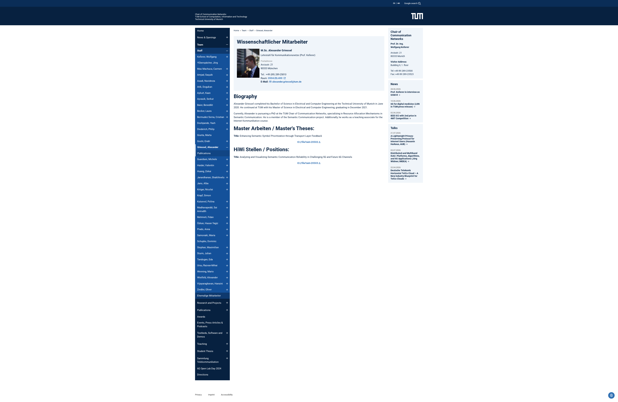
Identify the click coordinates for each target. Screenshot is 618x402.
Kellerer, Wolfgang (206, 56)
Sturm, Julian (204, 253)
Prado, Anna (203, 229)
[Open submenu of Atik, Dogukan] (227, 87)
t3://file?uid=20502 (307, 142)
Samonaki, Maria (206, 235)
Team (200, 44)
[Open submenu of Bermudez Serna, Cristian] (227, 117)
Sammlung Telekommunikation (208, 360)
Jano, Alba (202, 183)
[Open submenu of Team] (227, 44)
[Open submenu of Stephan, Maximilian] (227, 247)
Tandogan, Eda (205, 259)
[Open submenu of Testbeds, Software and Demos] (227, 333)
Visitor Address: (399, 61)
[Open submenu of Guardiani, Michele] (227, 159)
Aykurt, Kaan (204, 93)
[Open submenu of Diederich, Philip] (227, 129)
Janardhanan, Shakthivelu (210, 177)
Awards (201, 316)
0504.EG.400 (275, 78)
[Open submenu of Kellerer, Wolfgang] (227, 57)
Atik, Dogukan (204, 86)
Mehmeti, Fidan (205, 217)
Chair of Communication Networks (210, 14)
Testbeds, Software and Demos (209, 335)
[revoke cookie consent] (611, 395)
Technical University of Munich (209, 19)
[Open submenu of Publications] (227, 310)
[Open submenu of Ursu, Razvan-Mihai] (227, 266)
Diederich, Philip (205, 129)
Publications (204, 153)
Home (200, 30)
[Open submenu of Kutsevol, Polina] (227, 201)
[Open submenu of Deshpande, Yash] (227, 123)
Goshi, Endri (203, 141)
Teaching (202, 343)
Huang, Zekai (204, 171)
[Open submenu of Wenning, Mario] (227, 271)
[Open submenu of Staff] (227, 51)
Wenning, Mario (205, 271)
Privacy (198, 394)
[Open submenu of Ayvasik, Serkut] (227, 99)
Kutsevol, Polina (205, 201)
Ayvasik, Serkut (205, 98)
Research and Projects (209, 302)
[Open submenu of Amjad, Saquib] (227, 75)
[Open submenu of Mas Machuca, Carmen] (227, 69)
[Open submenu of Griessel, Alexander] (227, 147)
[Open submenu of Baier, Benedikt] (227, 105)
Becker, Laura (204, 111)
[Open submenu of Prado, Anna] (227, 229)
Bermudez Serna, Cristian (210, 117)
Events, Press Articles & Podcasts (210, 324)
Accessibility (227, 394)
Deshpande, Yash (206, 123)
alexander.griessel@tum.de (286, 81)
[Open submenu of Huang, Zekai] (227, 171)
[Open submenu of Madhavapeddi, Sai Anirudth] (227, 208)
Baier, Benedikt (205, 105)
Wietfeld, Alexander (207, 277)
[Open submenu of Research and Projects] (227, 303)
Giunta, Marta (204, 135)
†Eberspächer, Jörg (207, 62)
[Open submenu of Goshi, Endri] (227, 141)
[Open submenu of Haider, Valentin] (227, 165)
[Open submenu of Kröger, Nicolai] (227, 189)
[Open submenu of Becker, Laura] (227, 111)
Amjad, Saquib (205, 74)
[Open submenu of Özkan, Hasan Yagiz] (227, 223)
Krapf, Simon (204, 195)
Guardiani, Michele (207, 159)
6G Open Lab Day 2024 (209, 368)
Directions (202, 374)
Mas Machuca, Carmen (209, 68)
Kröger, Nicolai (205, 189)
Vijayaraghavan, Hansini (210, 283)
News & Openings (206, 37)
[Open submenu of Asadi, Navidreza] (227, 81)
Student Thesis (205, 351)
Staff (199, 50)
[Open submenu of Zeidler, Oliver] (227, 290)
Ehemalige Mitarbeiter (209, 295)
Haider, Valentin (205, 165)
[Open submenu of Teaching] (227, 344)
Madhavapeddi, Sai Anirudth (207, 209)
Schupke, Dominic (206, 241)
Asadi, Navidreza (206, 80)
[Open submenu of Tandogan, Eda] (227, 259)
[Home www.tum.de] (417, 15)
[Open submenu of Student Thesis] (227, 351)
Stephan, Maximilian (208, 247)
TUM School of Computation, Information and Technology (221, 16)
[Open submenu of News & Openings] (227, 37)
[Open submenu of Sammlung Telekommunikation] (227, 358)
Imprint (211, 394)
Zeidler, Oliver (204, 289)
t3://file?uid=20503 (307, 163)
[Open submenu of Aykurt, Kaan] (227, 93)
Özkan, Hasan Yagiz (207, 223)
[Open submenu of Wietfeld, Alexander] (227, 278)
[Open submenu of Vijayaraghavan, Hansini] (227, 284)
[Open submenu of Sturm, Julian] (227, 253)
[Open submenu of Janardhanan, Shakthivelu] (227, 177)
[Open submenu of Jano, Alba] (227, 183)
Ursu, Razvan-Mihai (207, 265)
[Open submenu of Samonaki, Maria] (227, 235)
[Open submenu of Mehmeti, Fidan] (227, 217)
